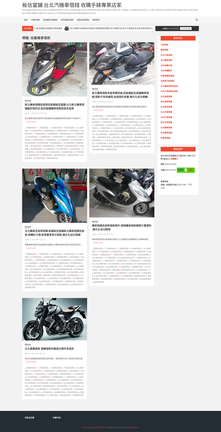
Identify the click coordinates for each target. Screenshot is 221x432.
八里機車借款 (39, 134)
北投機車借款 (52, 134)
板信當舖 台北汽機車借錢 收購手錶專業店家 (72, 5)
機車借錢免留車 (141, 137)
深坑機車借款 (65, 278)
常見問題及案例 (67, 20)
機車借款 (60, 146)
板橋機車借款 (114, 134)
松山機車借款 (69, 143)
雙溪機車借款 (39, 158)
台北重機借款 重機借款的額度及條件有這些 (49, 348)
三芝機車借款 (43, 128)
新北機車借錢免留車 (119, 131)
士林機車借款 (70, 137)
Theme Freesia (133, 427)
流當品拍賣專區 (83, 20)
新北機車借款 (76, 140)
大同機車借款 (137, 125)
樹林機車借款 (48, 146)
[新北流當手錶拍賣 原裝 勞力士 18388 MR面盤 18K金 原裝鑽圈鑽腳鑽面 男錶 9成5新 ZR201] (140, 28)
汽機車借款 (35, 20)
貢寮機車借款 (73, 155)
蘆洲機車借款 (60, 155)
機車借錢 (28, 101)
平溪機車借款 (50, 140)
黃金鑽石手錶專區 (50, 20)
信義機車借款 (61, 131)
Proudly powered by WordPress (94, 427)
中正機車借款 (36, 131)
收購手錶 (56, 417)
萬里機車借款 (47, 155)
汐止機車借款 (48, 149)
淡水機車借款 (74, 149)
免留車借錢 (73, 131)
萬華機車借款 (34, 155)
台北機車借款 (78, 134)
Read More (31, 122)
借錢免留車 (140, 251)
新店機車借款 (43, 143)
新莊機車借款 (56, 143)
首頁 (26, 20)
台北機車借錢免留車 (47, 263)
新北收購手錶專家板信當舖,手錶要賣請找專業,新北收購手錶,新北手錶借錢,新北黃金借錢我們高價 (93, 28)
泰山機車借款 (61, 149)
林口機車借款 (36, 146)
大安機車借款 (37, 140)
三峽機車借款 (30, 128)
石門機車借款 (140, 143)
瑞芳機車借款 (54, 152)
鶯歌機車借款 (52, 158)
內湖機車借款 (105, 255)
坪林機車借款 (57, 137)
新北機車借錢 (103, 131)
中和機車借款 (69, 128)
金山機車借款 (145, 146)
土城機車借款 (44, 137)
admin (27, 113)
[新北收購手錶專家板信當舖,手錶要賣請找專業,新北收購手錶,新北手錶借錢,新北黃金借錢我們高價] (48, 28)
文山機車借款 (63, 140)
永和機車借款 (36, 149)
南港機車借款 (65, 134)
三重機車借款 (56, 128)
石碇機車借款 (67, 152)
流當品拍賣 (29, 417)
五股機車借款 (48, 131)
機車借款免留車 (72, 146)
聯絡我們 (96, 20)
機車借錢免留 (127, 137)
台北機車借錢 (31, 137)
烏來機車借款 (41, 152)
